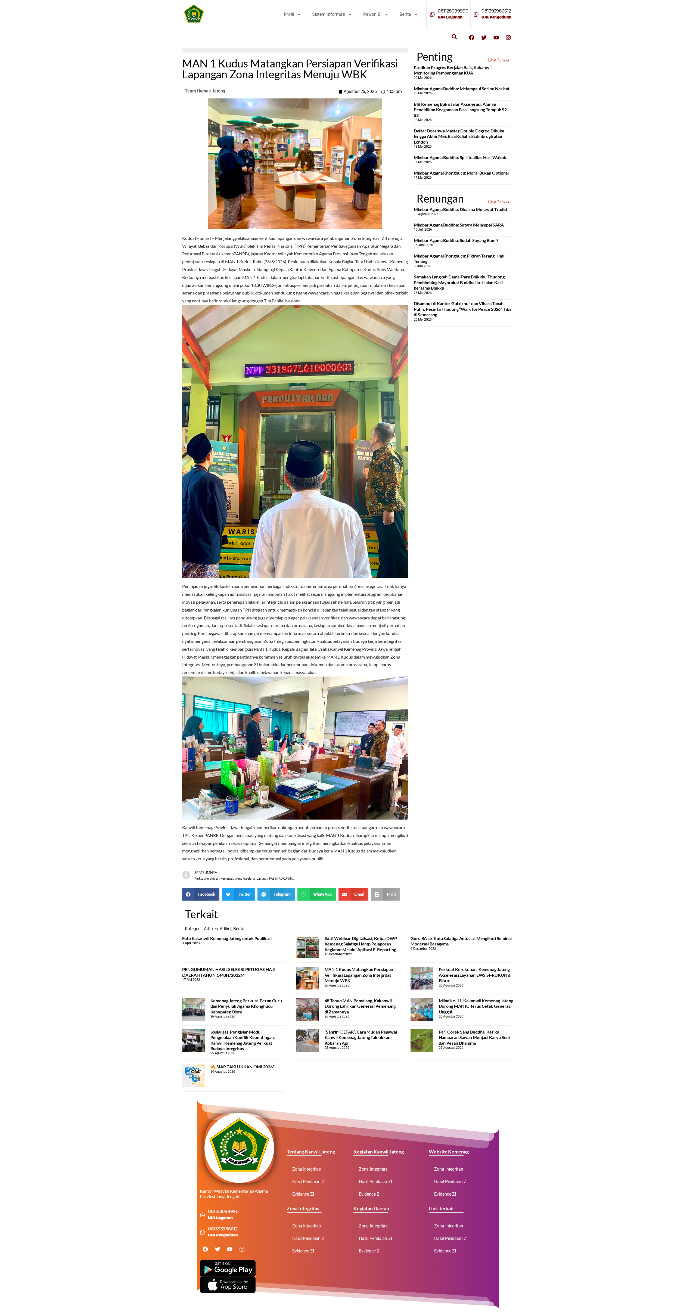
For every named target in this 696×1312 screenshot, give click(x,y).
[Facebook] (471, 37)
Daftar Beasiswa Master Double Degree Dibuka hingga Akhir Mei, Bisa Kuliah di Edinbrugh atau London (459, 136)
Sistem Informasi (328, 14)
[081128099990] (432, 14)
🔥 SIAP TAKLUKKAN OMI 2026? (242, 1066)
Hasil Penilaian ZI (308, 1181)
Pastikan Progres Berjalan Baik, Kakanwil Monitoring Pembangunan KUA (453, 70)
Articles (211, 928)
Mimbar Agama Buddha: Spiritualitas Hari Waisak (460, 157)
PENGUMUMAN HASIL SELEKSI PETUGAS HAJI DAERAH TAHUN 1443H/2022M (228, 972)
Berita (405, 14)
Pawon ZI (372, 14)
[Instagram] (508, 37)
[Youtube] (496, 37)
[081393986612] (476, 14)
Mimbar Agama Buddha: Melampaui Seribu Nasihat (462, 88)
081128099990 (453, 11)
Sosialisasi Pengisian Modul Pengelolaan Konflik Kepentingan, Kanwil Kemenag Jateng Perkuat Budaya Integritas (242, 1040)
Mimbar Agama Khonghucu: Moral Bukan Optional (461, 172)
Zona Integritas (306, 1169)
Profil (289, 14)
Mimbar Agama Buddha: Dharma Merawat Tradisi (460, 209)
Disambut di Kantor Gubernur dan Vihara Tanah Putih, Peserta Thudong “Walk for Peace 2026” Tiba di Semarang (462, 309)
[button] (454, 37)
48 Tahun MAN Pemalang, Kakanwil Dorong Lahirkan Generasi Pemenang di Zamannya (360, 1006)
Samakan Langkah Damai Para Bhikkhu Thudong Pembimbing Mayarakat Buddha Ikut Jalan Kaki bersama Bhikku (459, 282)
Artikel (225, 928)
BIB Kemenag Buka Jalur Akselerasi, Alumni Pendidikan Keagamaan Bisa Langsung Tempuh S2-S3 (461, 109)
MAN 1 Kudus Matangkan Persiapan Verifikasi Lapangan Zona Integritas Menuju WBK (359, 975)
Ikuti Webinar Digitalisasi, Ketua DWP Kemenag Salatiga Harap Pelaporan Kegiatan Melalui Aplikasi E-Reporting (361, 944)
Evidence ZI (303, 1194)
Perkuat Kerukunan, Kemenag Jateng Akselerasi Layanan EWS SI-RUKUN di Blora (475, 975)
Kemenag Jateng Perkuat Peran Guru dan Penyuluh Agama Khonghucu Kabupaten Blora (246, 1006)
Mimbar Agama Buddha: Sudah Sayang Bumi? (456, 240)
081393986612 (496, 11)
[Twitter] (483, 37)
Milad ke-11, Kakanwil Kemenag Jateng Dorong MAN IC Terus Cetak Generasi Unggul (476, 1006)
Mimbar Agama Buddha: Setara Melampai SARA (459, 224)
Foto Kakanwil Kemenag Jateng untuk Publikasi (227, 938)
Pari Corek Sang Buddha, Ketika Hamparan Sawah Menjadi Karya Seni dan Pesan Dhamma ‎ (474, 1037)
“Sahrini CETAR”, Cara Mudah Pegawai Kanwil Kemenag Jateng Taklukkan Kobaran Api (361, 1037)
